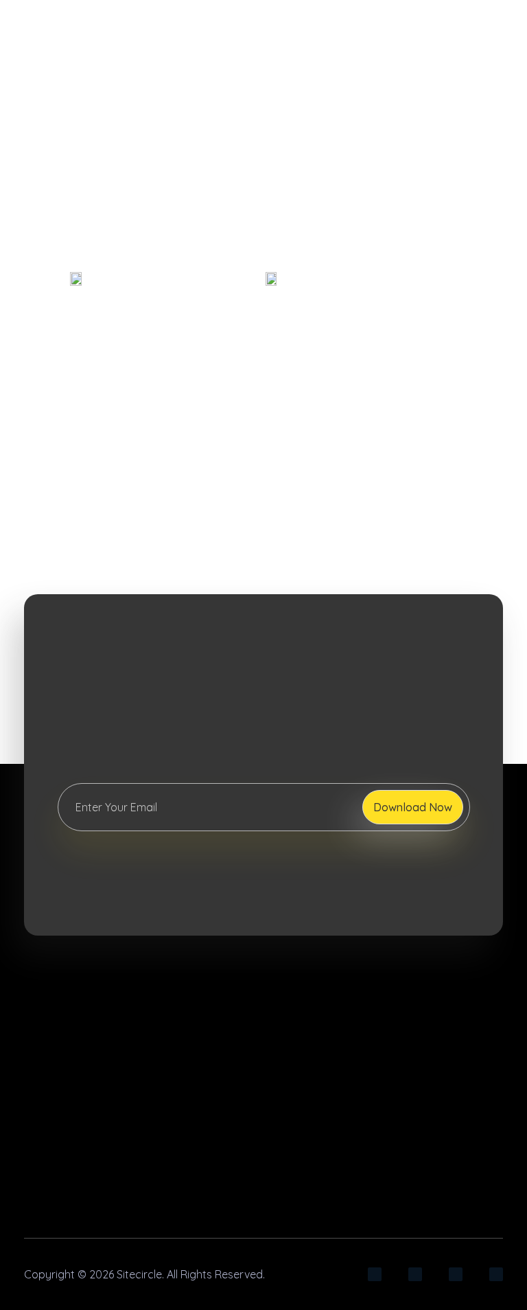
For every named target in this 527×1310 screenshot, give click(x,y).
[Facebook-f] (455, 1274)
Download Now (412, 807)
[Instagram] (375, 1274)
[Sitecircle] (122, 988)
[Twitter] (496, 1274)
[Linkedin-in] (415, 1274)
